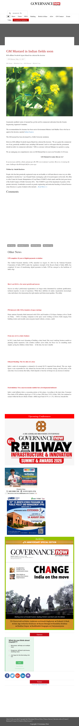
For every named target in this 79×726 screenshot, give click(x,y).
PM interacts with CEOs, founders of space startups (25, 310)
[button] (10, 442)
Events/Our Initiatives (20, 20)
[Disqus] (39, 218)
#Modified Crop (18, 63)
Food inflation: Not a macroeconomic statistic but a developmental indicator (32, 387)
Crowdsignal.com (19, 668)
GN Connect (60, 16)
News (13, 16)
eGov (51, 16)
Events (68, 16)
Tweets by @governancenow (39, 684)
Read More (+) (42, 187)
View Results (19, 666)
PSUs (26, 16)
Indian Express (29, 132)
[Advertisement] (41, 42)
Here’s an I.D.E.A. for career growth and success (24, 284)
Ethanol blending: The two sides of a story (21, 362)
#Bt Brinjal (9, 63)
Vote (19, 662)
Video (9, 20)
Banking (33, 16)
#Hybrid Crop (36, 63)
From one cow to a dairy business (18, 336)
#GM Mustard (27, 63)
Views (20, 16)
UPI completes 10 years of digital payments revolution (25, 258)
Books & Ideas (42, 16)
